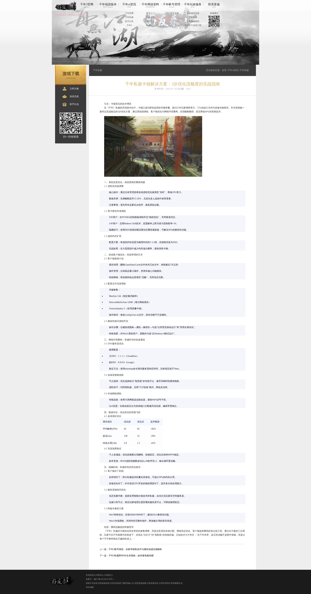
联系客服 (214, 5)
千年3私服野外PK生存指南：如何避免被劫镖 (131, 555)
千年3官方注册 (172, 13)
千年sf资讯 (129, 5)
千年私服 (129, 17)
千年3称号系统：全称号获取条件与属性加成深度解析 (135, 549)
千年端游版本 (108, 5)
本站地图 (90, 587)
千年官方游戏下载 (192, 25)
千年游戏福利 (193, 21)
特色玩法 (150, 25)
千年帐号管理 (171, 5)
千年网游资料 (150, 5)
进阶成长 (150, 21)
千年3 (129, 25)
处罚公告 (129, 21)
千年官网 (129, 13)
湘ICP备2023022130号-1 (104, 579)
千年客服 (193, 17)
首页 (224, 70)
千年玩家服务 (193, 5)
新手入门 (150, 13)
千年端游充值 (193, 13)
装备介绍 (150, 17)
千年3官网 (86, 5)
